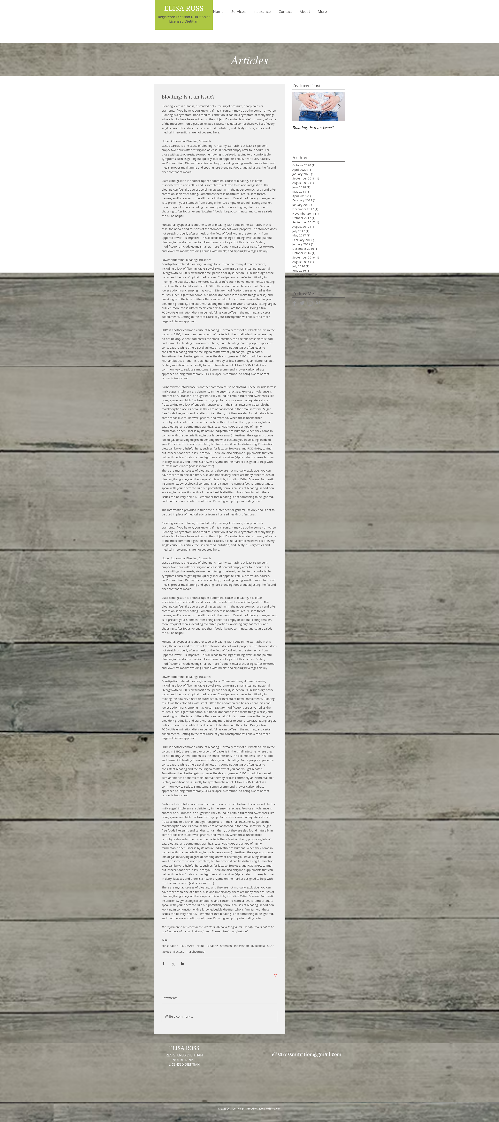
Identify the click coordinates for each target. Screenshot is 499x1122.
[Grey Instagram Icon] (310, 303)
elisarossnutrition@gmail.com (307, 1054)
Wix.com (276, 1108)
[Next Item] (339, 107)
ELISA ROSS (183, 8)
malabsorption (196, 951)
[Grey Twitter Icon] (302, 303)
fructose (178, 951)
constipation (170, 945)
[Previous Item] (298, 107)
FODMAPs (187, 945)
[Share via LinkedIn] (182, 964)
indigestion (241, 945)
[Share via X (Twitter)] (173, 964)
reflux (200, 945)
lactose (166, 951)
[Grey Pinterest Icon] (317, 303)
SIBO (270, 945)
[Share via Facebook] (163, 964)
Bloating (212, 945)
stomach (226, 945)
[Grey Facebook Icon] (294, 303)
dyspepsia (258, 945)
